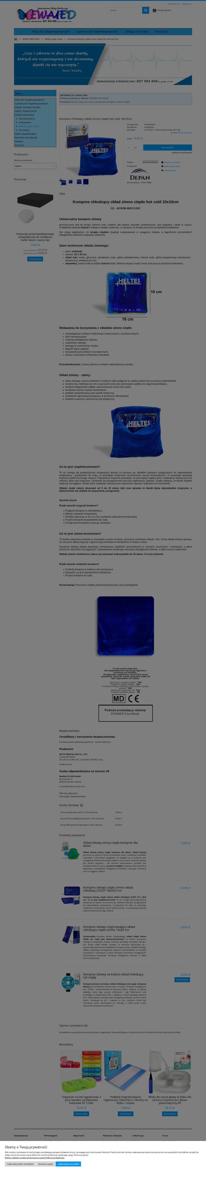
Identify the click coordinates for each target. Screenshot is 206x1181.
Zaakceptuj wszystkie (68, 1164)
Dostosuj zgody (45, 1164)
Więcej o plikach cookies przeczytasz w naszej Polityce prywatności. (35, 1157)
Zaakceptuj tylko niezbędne (20, 1164)
